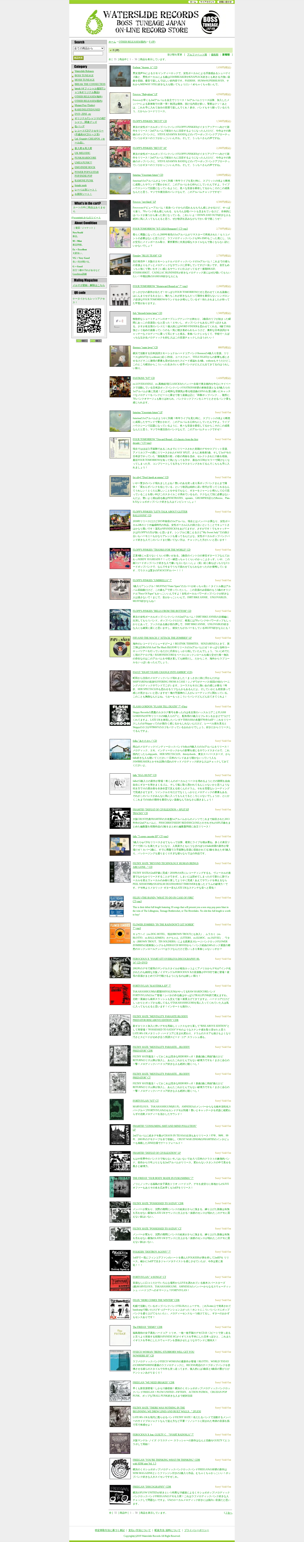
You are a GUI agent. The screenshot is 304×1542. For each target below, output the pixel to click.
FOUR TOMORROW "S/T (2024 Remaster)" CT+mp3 (160, 228)
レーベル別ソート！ (86, 189)
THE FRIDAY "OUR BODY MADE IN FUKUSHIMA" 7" (163, 1178)
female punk (81, 185)
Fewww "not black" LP (144, 201)
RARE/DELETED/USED (87, 109)
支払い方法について (139, 1530)
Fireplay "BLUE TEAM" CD (147, 255)
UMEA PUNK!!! (83, 162)
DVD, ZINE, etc (83, 114)
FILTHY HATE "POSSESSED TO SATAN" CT (157, 1228)
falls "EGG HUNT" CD (145, 775)
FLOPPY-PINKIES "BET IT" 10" (150, 148)
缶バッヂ (80, 126)
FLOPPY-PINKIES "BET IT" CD (150, 121)
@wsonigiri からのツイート (86, 217)
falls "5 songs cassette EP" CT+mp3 (150, 836)
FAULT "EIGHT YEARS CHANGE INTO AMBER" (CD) (162, 672)
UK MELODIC (82, 153)
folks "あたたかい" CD (145, 740)
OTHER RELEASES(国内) (88, 100)
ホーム (112, 41)
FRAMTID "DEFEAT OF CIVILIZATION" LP (157, 1152)
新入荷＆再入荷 (83, 148)
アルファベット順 (197, 54)
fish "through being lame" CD (147, 313)
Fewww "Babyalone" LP (145, 94)
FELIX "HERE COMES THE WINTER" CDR (156, 1300)
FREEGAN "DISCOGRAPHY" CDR (152, 1486)
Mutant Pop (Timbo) (85, 105)
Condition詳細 (80, 274)
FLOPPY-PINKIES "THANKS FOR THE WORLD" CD (161, 549)
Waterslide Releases (84, 71)
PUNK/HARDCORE (85, 157)
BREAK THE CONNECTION (90, 84)
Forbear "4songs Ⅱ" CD (145, 67)
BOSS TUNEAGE (84, 75)
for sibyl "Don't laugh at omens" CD (151, 477)
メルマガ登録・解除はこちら (89, 285)
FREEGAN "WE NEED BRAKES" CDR (153, 1382)
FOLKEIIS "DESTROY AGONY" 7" (152, 1251)
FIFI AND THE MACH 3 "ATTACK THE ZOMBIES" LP (162, 637)
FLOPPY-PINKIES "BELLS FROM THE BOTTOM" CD (162, 611)
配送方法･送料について (167, 1530)
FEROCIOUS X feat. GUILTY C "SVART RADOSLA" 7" (163, 1434)
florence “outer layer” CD (145, 347)
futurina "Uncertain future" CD (148, 175)
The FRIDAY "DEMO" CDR (147, 1327)
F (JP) (152, 41)
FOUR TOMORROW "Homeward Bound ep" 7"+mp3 (160, 286)
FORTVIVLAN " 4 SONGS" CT (149, 1277)
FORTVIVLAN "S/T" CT (146, 1100)
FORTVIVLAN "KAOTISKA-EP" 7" (152, 985)
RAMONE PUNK (84, 180)
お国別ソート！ (83, 194)
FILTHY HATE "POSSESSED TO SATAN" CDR (158, 1203)
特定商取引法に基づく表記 (110, 1530)
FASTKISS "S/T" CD (144, 378)
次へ (229, 1512)
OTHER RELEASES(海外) (88, 96)
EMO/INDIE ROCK (85, 167)
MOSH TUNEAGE (85, 79)
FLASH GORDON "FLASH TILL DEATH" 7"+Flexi (160, 706)
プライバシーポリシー (196, 1530)
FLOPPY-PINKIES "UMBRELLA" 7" (152, 580)
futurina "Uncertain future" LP (148, 412)
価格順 (214, 54)
